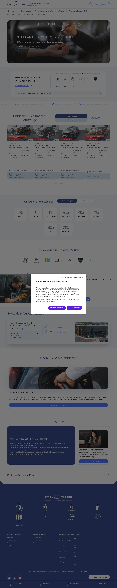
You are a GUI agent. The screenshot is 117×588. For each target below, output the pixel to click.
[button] (72, 277)
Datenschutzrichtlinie (48, 301)
